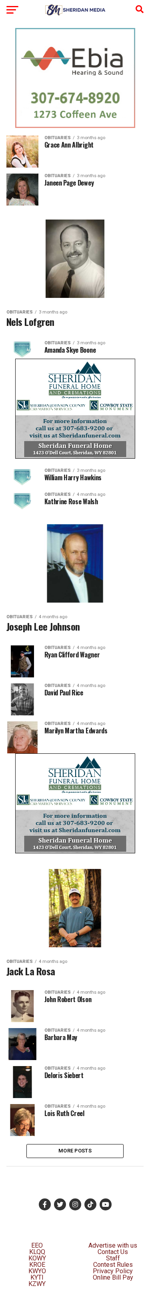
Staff (113, 1258)
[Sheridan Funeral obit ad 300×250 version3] (75, 456)
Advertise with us (112, 1245)
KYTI (37, 1277)
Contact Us (113, 1252)
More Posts (75, 1151)
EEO (37, 1245)
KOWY (37, 1258)
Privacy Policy (113, 1271)
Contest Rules (113, 1264)
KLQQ (37, 1252)
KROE (37, 1264)
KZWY (37, 1284)
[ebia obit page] (75, 126)
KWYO (37, 1271)
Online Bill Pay (113, 1277)
